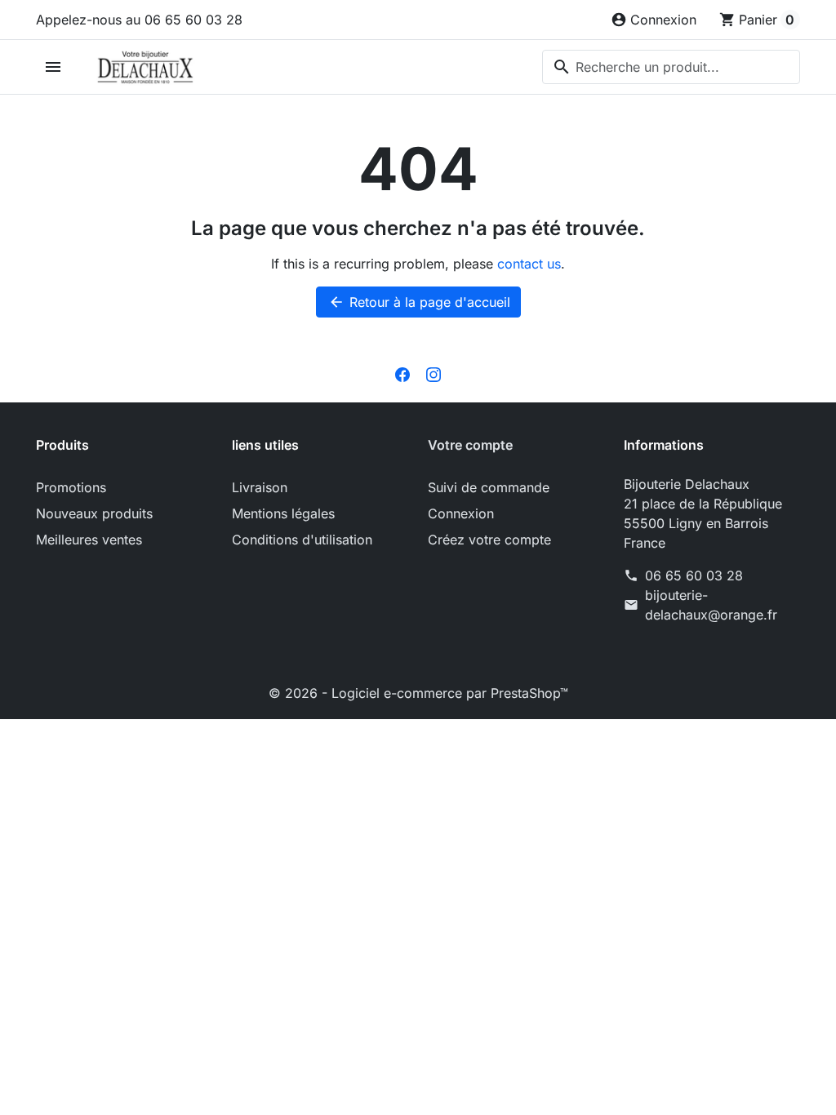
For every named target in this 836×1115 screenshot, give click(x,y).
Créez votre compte (489, 539)
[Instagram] (433, 373)
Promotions (71, 487)
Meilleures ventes (89, 539)
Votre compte (470, 445)
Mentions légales (283, 513)
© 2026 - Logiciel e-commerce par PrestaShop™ (418, 693)
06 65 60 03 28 (694, 575)
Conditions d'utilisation (302, 539)
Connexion (461, 513)
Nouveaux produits (94, 513)
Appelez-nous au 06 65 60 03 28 (139, 19)
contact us (529, 263)
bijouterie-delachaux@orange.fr (711, 605)
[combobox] (671, 67)
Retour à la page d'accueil (419, 302)
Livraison (259, 487)
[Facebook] (402, 373)
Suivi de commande (488, 487)
